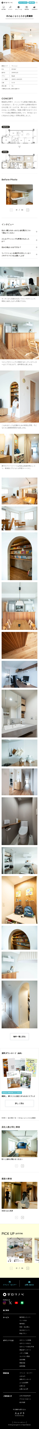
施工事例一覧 (12, 1118)
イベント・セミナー (23, 2)
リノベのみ (23, 1320)
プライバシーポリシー (20, 1422)
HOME (4, 1118)
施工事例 (4, 9)
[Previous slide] (11, 210)
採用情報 (22, 1366)
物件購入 (22, 1323)
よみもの (22, 1376)
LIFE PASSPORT (25, 1396)
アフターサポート (25, 1399)
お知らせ (22, 1386)
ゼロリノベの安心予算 (27, 1346)
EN (36, 2)
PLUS (13, 76)
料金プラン (23, 1333)
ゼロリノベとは (18, 9)
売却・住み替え (25, 1327)
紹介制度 (22, 1402)
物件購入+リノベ (25, 1317)
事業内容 (22, 1363)
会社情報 (22, 1359)
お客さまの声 (24, 1389)
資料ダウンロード (25, 1379)
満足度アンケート (25, 1350)
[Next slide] (27, 210)
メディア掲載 (24, 1353)
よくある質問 (24, 1382)
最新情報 (27, 9)
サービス (10, 9)
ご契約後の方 (34, 9)
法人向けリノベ (25, 1330)
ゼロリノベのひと (25, 1343)
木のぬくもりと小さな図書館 (27, 1118)
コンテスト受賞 (25, 1356)
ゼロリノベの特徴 (25, 1340)
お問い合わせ (31, 2)
